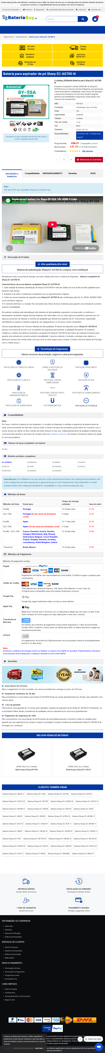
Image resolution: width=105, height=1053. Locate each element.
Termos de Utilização (13, 933)
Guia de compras (11, 947)
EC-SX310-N (6, 471)
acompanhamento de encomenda (61, 10)
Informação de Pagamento (15, 972)
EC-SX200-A (56, 466)
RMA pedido (9, 958)
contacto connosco (59, 434)
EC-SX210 (81, 466)
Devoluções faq (11, 979)
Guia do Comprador (11, 10)
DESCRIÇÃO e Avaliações (12, 175)
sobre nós (82, 10)
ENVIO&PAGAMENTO (52, 173)
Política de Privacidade (13, 937)
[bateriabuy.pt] (20, 20)
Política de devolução (13, 954)
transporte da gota (12, 975)
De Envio (28, 10)
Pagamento (40, 10)
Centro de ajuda (11, 989)
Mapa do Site (10, 1000)
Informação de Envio (12, 968)
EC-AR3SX (56, 462)
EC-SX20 (30, 466)
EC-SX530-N (56, 471)
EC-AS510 (81, 462)
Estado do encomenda (13, 951)
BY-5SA (4, 449)
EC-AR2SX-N (31, 462)
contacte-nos (96, 10)
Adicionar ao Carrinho (90, 159)
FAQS (93, 173)
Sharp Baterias (21, 37)
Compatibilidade (32, 173)
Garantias (72, 173)
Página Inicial (8, 37)
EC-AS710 (5, 466)
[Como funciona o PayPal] (52, 1028)
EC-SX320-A (31, 471)
